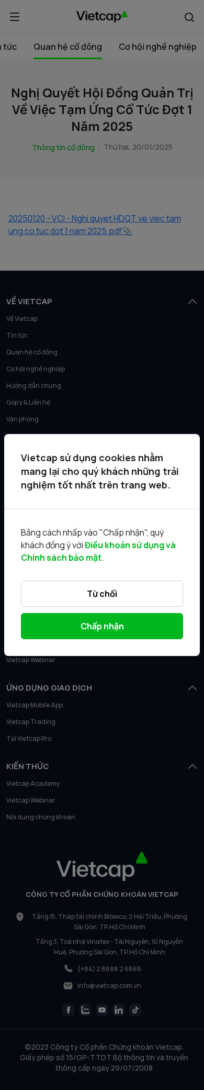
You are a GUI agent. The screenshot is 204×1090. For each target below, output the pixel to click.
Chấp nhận (102, 626)
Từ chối (102, 593)
